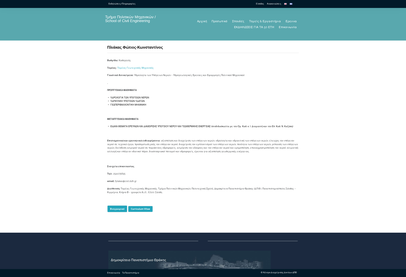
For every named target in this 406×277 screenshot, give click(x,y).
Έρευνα (291, 21)
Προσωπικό (219, 21)
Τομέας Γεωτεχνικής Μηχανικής (135, 68)
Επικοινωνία (288, 27)
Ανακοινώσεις (274, 4)
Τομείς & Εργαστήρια (265, 21)
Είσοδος (260, 4)
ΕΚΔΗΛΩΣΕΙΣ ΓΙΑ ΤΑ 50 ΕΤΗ (254, 27)
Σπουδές (238, 21)
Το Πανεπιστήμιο (130, 273)
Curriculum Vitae (140, 209)
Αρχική (202, 21)
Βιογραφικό (117, 209)
